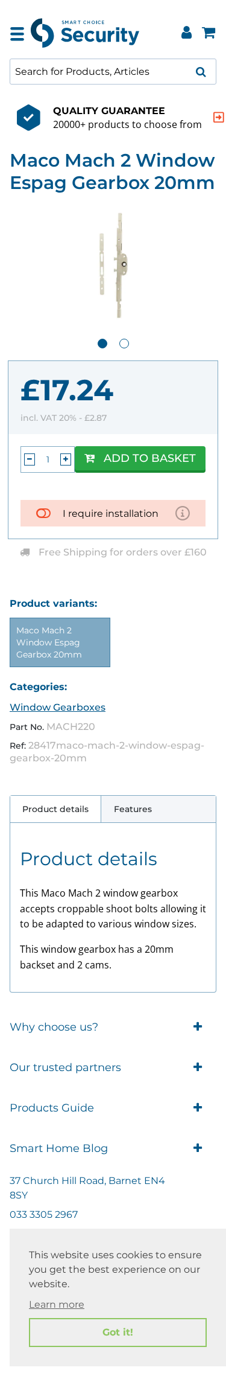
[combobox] (113, 72)
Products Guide (52, 1108)
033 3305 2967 (44, 1214)
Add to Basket (150, 458)
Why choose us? (54, 1027)
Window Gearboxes (57, 707)
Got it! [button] (117, 1332)
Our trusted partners (65, 1067)
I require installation (111, 513)
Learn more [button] (56, 1304)
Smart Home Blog (59, 1148)
